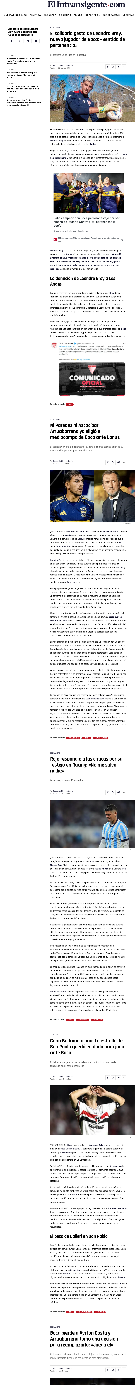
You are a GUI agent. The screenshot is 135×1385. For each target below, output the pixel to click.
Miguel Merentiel (58, 991)
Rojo (124, 868)
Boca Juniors (103, 261)
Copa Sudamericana (95, 698)
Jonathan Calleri (97, 1145)
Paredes (114, 531)
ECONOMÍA (50, 15)
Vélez (121, 542)
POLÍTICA (35, 15)
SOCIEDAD (65, 15)
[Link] (118, 462)
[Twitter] (19, 41)
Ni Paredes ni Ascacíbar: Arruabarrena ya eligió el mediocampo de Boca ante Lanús (23, 61)
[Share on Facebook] (108, 462)
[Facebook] (11, 41)
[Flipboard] (27, 41)
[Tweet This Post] (113, 462)
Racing (98, 868)
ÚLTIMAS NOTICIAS (15, 15)
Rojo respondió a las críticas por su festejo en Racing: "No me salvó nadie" (22, 75)
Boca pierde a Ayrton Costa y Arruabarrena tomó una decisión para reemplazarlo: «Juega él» (24, 102)
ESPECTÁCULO (111, 15)
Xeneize (67, 1273)
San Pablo (100, 1312)
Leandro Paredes (58, 560)
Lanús (87, 738)
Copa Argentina (63, 546)
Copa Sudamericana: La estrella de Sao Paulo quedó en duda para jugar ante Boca (23, 89)
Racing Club (98, 1020)
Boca (70, 404)
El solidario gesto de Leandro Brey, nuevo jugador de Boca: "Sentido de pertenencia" (23, 32)
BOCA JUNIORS (11, 56)
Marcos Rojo (56, 865)
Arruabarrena (82, 531)
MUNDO (78, 15)
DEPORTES (91, 15)
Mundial (119, 567)
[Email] (35, 41)
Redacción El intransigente (63, 65)
